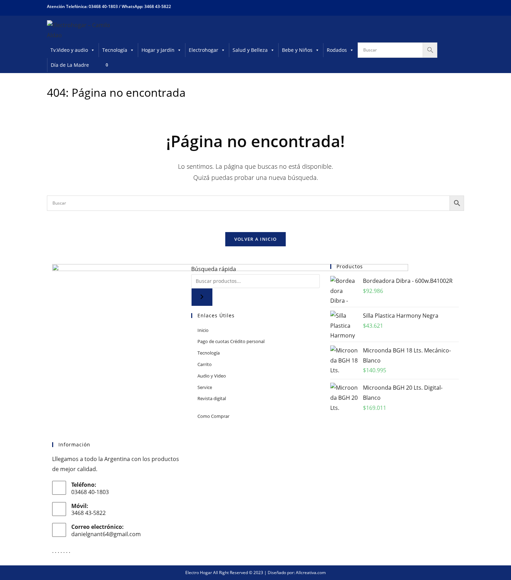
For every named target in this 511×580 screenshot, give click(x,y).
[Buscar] (202, 297)
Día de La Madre (70, 65)
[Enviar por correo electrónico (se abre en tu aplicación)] (459, 6)
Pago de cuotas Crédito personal (231, 341)
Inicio (203, 330)
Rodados (337, 50)
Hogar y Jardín (158, 50)
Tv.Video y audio (69, 50)
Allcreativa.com (311, 572)
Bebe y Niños (297, 50)
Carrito (204, 364)
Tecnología (114, 50)
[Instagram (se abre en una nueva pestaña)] (449, 6)
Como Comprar (213, 416)
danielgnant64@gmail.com (106, 534)
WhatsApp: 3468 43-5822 (146, 6)
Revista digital (211, 398)
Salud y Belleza (250, 50)
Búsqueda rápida (213, 269)
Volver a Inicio (255, 239)
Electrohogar (203, 50)
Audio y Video (211, 376)
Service (204, 387)
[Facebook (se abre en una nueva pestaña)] (436, 6)
